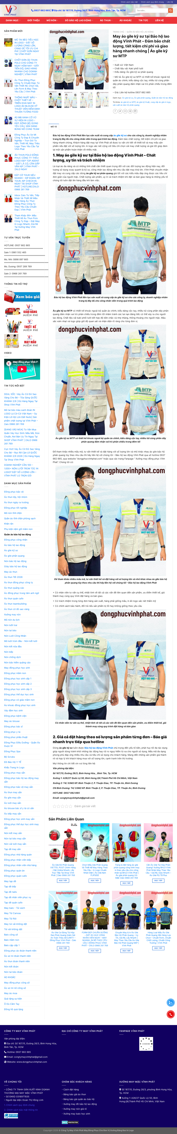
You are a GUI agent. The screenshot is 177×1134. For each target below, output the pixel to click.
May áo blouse (11, 721)
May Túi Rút (10, 918)
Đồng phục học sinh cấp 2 (18, 683)
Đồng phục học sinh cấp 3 (18, 689)
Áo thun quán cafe (13, 598)
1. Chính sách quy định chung (19, 1105)
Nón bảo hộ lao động (15, 561)
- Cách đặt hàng (70, 1089)
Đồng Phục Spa (12, 751)
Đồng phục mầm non (15, 673)
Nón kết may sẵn (13, 833)
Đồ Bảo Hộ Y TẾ (12, 762)
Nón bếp (8, 651)
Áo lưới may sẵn (12, 803)
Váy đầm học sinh (13, 710)
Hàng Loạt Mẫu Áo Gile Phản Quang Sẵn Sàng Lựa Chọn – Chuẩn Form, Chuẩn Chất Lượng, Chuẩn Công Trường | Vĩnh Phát (158, 937)
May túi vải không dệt (15, 924)
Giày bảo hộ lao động (15, 566)
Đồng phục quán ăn (14, 870)
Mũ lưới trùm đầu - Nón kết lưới (20, 641)
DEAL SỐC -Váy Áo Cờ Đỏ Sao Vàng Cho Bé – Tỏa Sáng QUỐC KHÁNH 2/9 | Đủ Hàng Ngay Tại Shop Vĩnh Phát (20, 399)
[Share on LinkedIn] (135, 111)
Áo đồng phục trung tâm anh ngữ (21, 593)
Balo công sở (11, 934)
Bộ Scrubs (9, 756)
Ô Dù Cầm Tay (11, 1003)
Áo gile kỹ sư (11, 550)
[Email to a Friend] (125, 111)
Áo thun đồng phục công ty (18, 582)
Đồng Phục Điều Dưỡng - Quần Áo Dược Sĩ (22, 744)
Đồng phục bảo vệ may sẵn (18, 787)
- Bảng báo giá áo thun (74, 1094)
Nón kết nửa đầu (13, 646)
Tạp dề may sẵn (12, 849)
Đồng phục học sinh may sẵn (19, 819)
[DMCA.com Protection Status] (70, 1122)
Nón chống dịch (12, 657)
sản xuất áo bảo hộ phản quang (126, 105)
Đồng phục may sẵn (14, 772)
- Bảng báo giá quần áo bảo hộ (78, 1099)
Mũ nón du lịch (11, 619)
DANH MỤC (12, 20)
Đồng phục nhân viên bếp (17, 859)
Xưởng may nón (12, 614)
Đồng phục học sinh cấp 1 (17, 678)
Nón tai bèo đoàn (13, 972)
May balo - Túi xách (14, 908)
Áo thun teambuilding (15, 603)
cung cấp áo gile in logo (161, 102)
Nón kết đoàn (11, 966)
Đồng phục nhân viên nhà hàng (20, 865)
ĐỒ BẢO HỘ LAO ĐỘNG (78, 20)
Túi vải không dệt (13, 929)
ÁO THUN (105, 20)
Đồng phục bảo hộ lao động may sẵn (21, 780)
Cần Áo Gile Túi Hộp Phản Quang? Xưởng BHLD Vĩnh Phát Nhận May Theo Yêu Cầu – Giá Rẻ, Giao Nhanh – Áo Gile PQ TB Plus (158, 870)
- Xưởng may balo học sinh (76, 1113)
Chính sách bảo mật (129, 2)
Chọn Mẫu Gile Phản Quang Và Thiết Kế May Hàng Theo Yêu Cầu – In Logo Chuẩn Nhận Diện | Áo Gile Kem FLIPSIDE (95, 870)
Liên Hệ (170, 2)
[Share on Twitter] (120, 111)
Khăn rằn (8, 523)
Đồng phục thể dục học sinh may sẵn (21, 826)
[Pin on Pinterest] (130, 111)
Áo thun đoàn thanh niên (17, 961)
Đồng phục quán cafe (15, 875)
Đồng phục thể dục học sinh (19, 694)
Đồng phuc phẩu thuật (16, 737)
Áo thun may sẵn (13, 792)
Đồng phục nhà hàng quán (18, 854)
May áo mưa (10, 993)
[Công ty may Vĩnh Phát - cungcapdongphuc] (15, 10)
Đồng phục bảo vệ (14, 491)
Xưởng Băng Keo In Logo (122, 1130)
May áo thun (10, 571)
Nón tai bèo (10, 630)
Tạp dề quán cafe (13, 902)
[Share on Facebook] (115, 111)
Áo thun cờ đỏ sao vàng (16, 609)
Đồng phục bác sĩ (13, 726)
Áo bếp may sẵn (12, 813)
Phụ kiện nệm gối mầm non (18, 529)
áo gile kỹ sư (120, 135)
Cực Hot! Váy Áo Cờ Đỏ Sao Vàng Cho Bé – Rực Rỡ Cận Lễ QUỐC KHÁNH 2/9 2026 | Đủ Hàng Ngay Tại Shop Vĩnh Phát (22, 454)
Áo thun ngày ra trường (16, 502)
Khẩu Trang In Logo (14, 767)
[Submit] (170, 10)
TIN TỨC (143, 20)
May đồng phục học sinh (17, 667)
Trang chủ (118, 32)
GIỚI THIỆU (33, 20)
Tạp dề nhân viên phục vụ (17, 897)
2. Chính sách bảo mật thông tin (21, 1109)
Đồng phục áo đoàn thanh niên (20, 950)
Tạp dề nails (10, 891)
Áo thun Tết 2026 (13, 577)
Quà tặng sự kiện (13, 998)
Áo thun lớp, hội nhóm (15, 497)
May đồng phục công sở (17, 982)
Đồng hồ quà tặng (13, 1009)
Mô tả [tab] (54, 127)
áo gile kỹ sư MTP (128, 102)
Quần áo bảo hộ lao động (17, 534)
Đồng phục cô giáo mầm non (19, 699)
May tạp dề (10, 881)
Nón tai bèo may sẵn (15, 838)
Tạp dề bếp (10, 886)
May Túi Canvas (12, 913)
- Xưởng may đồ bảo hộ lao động (79, 1104)
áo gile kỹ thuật (143, 102)
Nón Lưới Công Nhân (15, 635)
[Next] (103, 59)
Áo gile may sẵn (12, 797)
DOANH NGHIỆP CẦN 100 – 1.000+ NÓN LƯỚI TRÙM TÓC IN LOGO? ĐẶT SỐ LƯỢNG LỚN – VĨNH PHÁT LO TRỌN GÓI (21, 470)
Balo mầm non (11, 939)
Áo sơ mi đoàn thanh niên (17, 956)
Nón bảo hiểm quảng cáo (17, 662)
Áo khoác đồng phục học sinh (19, 705)
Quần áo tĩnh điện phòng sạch (20, 518)
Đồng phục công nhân (15, 539)
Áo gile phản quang (14, 555)
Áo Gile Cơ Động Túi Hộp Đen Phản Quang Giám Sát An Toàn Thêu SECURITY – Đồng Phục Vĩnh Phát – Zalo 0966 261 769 (63, 937)
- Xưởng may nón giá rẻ (74, 1108)
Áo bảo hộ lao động (14, 545)
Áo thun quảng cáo (14, 587)
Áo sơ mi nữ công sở (15, 988)
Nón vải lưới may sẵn (15, 844)
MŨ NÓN (51, 20)
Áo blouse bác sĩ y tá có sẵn (19, 808)
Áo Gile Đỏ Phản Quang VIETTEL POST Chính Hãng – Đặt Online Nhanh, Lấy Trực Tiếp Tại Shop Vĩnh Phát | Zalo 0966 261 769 (63, 870)
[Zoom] (52, 86)
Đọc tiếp (63, 881)
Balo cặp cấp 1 (11, 945)
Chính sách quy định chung (152, 2)
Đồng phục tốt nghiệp (15, 507)
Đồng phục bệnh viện (15, 715)
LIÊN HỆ (159, 20)
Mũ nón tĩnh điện (13, 513)
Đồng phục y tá (12, 732)
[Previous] (53, 59)
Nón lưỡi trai (10, 625)
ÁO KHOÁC (125, 20)
